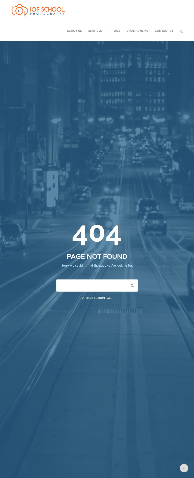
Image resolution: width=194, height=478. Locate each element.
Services (95, 30)
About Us (74, 30)
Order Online (137, 30)
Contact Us (164, 30)
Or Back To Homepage (97, 298)
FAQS (116, 30)
